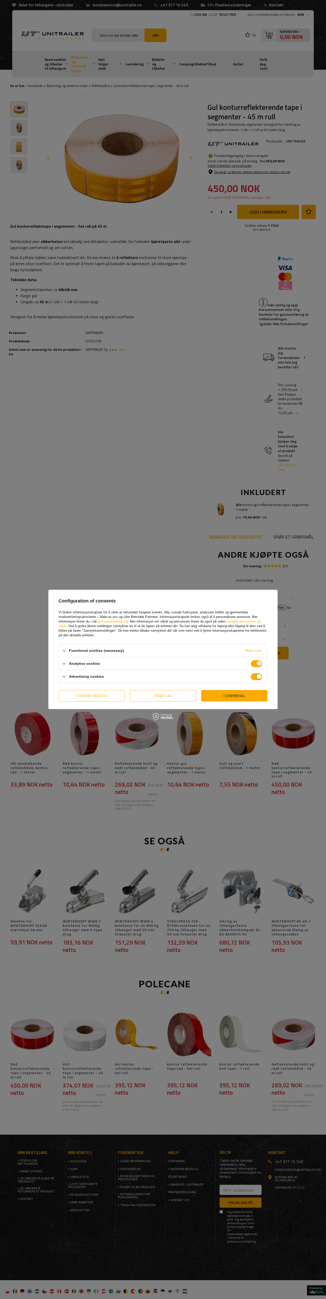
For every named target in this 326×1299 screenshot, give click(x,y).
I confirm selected (91, 695)
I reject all (163, 695)
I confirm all (234, 695)
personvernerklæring (113, 621)
